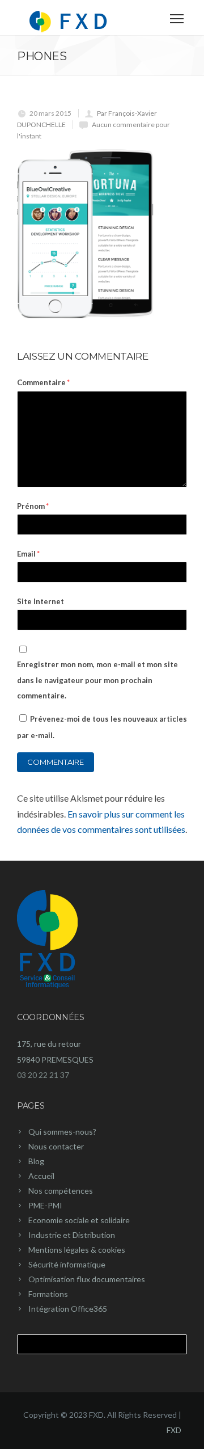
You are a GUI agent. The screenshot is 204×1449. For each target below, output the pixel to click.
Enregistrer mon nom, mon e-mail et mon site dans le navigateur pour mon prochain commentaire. (97, 680)
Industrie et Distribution (71, 1235)
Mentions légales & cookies (76, 1249)
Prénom (33, 506)
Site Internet (40, 601)
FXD (174, 1430)
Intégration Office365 (67, 1308)
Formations (48, 1294)
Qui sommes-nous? (62, 1131)
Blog (36, 1161)
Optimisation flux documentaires (86, 1279)
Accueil (41, 1176)
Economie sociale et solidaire (79, 1220)
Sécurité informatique (66, 1264)
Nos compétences (60, 1190)
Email (28, 553)
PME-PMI (45, 1205)
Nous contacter (56, 1146)
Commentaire (43, 382)
